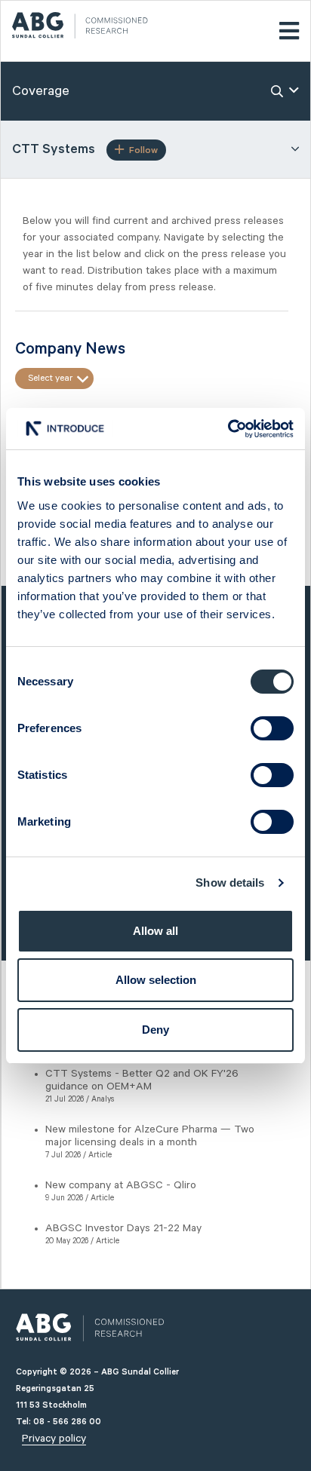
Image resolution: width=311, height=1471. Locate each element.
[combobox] (54, 378)
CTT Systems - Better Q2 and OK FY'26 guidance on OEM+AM (142, 1080)
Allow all (155, 930)
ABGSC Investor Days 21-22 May (123, 1228)
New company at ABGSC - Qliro (120, 1185)
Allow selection (155, 979)
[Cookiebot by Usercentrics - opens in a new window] (228, 429)
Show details (230, 882)
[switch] (272, 728)
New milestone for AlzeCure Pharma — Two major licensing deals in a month (149, 1135)
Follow (143, 150)
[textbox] (54, 378)
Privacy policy (54, 1439)
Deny (155, 1029)
